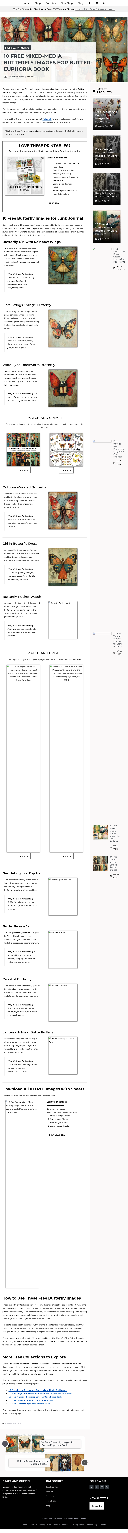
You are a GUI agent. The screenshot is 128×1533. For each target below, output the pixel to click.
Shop (37, 3)
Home (26, 3)
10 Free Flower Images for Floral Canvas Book (31, 1400)
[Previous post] (5, 1444)
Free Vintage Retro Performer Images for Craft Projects (118, 449)
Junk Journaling (52, 1487)
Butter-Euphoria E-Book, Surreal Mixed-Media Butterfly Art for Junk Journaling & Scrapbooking (54, 203)
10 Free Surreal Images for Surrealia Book (29, 1403)
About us (33, 1525)
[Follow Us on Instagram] (102, 1487)
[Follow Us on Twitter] (97, 1487)
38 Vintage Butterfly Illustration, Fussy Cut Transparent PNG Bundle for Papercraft (66, 470)
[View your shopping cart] (97, 3)
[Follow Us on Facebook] (92, 1487)
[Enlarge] (74, 250)
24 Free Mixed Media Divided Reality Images (113, 863)
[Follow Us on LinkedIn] (107, 1487)
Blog (80, 3)
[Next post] (84, 1462)
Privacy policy (45, 1525)
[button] (104, 3)
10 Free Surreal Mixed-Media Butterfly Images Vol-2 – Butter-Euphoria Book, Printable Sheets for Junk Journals (57, 1135)
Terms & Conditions (61, 1525)
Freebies (51, 3)
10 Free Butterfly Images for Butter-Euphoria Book (57, 1444)
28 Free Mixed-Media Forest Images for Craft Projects (115, 834)
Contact (103, 1525)
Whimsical (23, 48)
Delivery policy (78, 1525)
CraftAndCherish (17, 77)
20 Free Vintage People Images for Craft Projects (106, 193)
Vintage (49, 1491)
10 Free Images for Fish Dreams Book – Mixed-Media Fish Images (40, 1393)
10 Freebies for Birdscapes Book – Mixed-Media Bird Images (37, 1390)
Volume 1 (47, 119)
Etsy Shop (67, 3)
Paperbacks (51, 1501)
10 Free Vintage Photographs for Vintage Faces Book (35, 1397)
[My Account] (89, 3)
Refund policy (91, 1525)
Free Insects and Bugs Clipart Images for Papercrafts (119, 255)
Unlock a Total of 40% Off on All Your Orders (95, 9)
